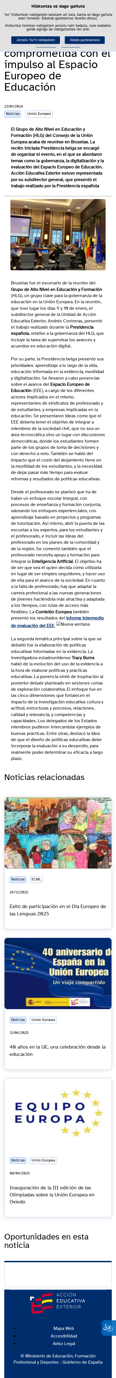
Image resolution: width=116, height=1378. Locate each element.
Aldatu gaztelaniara (85, 40)
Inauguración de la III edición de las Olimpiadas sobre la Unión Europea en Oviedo (52, 1195)
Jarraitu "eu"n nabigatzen (35, 40)
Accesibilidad (64, 1336)
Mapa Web (63, 1328)
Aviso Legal (64, 1343)
